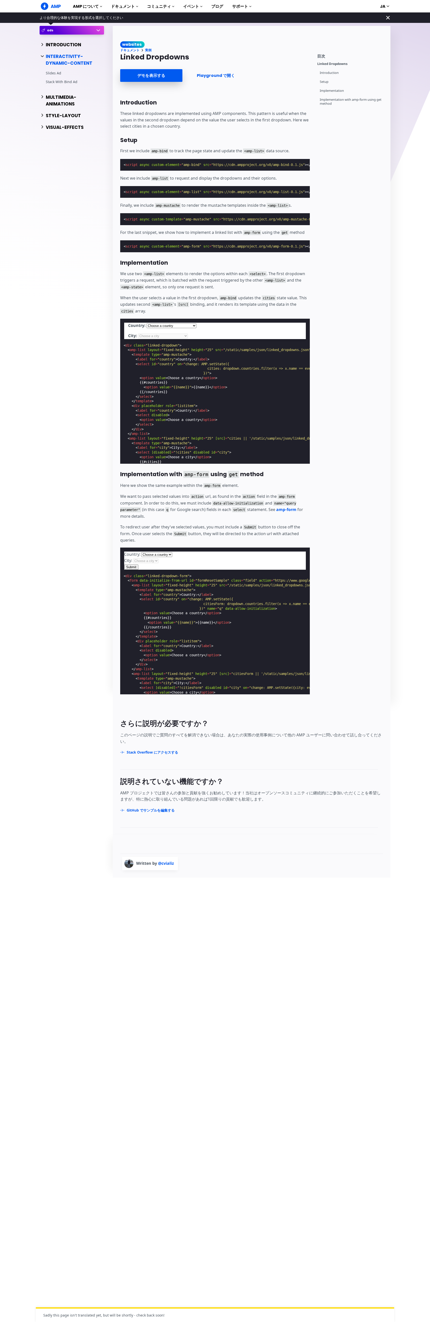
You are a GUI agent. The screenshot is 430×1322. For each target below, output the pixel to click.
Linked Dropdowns (332, 64)
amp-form (286, 509)
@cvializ (166, 863)
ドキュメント (123, 6)
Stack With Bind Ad (61, 81)
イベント (191, 6)
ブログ (217, 6)
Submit (131, 567)
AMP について (86, 6)
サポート (240, 6)
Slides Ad (53, 73)
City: (132, 335)
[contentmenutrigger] (351, 55)
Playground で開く (216, 75)
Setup (324, 82)
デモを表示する (151, 75)
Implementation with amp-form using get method (350, 102)
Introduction (329, 73)
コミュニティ (159, 6)
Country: (137, 325)
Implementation (332, 91)
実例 (148, 50)
